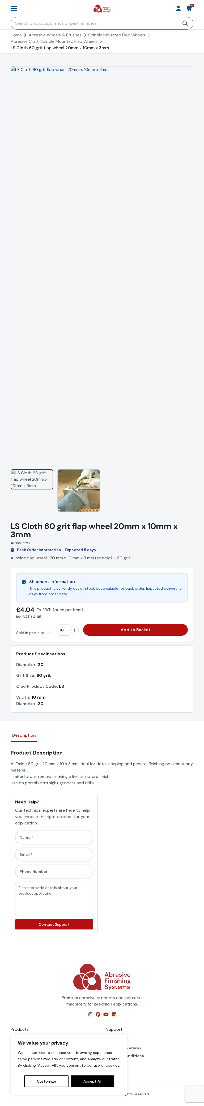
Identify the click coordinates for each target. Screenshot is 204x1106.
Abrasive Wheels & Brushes (55, 35)
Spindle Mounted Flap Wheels (116, 35)
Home (16, 35)
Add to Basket (136, 629)
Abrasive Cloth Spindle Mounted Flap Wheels (54, 41)
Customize (46, 1081)
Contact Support (54, 924)
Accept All (92, 1081)
